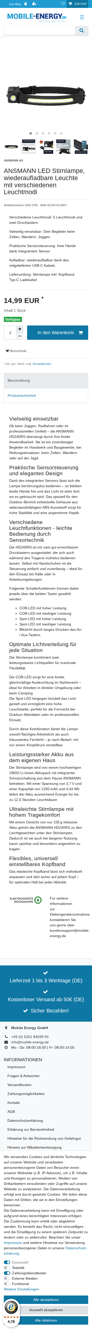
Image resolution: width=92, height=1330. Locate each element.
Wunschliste (18, 351)
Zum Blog (15, 4)
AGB (11, 1112)
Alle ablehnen (46, 1320)
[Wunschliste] (63, 4)
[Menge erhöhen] (19, 329)
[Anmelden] (26, 4)
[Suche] (81, 30)
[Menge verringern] (19, 336)
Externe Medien (25, 1278)
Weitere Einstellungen (21, 1289)
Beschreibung (19, 380)
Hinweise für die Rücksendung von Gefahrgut (44, 1138)
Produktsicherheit (22, 395)
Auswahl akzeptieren (46, 1310)
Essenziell (20, 1262)
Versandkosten (41, 363)
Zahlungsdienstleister (29, 1273)
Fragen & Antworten (23, 1076)
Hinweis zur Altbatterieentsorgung (34, 1147)
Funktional (20, 1284)
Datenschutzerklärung (25, 1120)
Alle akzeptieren (46, 1300)
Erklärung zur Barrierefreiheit (30, 1129)
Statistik (18, 1268)
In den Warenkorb (56, 332)
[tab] (46, 380)
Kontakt (13, 1103)
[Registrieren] (34, 4)
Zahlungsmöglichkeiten (26, 1094)
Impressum (16, 1067)
